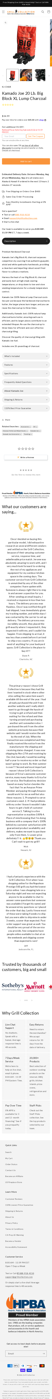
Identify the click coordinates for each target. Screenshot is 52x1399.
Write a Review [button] (27, 457)
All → (35, 426)
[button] (3, 12)
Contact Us (10, 1170)
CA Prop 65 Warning (14, 1235)
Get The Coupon (35, 136)
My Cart (9, 1158)
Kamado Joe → (35, 431)
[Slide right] (49, 76)
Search (8, 1152)
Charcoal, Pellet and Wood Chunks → (15, 431)
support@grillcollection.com (23, 218)
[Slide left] (3, 76)
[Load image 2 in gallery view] (26, 75)
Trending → (28, 434)
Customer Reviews (14, 1199)
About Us (9, 1217)
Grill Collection (29, 1375)
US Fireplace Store (13, 1182)
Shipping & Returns (14, 1211)
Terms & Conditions (14, 1229)
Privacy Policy (11, 1223)
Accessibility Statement (16, 1247)
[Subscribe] (44, 1353)
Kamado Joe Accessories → (12, 434)
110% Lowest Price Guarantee (19, 1205)
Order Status (11, 1164)
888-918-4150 (22, 214)
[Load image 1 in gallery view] (13, 75)
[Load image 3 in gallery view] (39, 75)
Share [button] (7, 420)
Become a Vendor (13, 1241)
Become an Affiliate (14, 1176)
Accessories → (26, 426)
